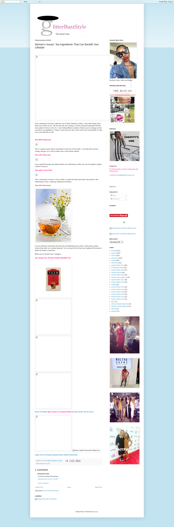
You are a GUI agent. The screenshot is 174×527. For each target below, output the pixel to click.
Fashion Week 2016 (117, 292)
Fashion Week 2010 (117, 265)
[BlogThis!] (73, 461)
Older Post (98, 487)
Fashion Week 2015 (117, 287)
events (113, 260)
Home (69, 487)
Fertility (113, 284)
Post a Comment (43, 483)
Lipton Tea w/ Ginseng (43, 455)
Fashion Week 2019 (117, 289)
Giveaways (114, 258)
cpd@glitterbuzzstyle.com (126, 175)
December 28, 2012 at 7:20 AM (48, 479)
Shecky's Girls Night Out (119, 277)
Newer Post (39, 487)
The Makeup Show (117, 267)
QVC (112, 301)
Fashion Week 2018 (117, 294)
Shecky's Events (116, 272)
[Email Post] (66, 460)
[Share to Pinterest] (79, 461)
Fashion (113, 253)
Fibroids (113, 309)
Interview (114, 311)
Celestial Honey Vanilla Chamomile (65, 455)
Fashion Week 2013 (117, 282)
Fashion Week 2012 (117, 297)
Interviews (114, 263)
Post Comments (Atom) (51, 491)
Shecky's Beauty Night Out (119, 304)
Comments (116, 199)
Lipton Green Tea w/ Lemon (83, 412)
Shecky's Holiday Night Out (120, 306)
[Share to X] (75, 461)
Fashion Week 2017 (117, 280)
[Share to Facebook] (77, 461)
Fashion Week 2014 (117, 270)
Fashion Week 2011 (117, 299)
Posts (114, 195)
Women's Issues (45, 463)
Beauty (113, 251)
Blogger (95, 512)
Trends (113, 255)
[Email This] (70, 461)
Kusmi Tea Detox (41, 412)
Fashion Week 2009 (117, 275)
